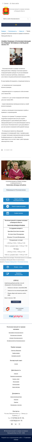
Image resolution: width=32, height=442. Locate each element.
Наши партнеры (16, 387)
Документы (16, 393)
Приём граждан (16, 347)
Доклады (16, 399)
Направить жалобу (16, 356)
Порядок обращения (16, 350)
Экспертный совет (16, 360)
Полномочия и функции (16, 335)
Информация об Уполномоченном (16, 190)
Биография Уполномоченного (16, 332)
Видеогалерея (16, 384)
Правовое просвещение (16, 376)
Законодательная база (16, 396)
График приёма (16, 353)
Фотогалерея (16, 381)
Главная (6, 3)
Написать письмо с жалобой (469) (17, 287)
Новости (21, 31)
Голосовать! (16, 301)
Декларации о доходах (16, 405)
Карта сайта (15, 3)
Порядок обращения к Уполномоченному (16, 262)
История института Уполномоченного (16, 340)
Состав (16, 364)
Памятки (16, 402)
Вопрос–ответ (16, 379)
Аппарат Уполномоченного (16, 338)
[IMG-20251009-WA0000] (16, 56)
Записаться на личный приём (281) (17, 290)
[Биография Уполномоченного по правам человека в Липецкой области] (16, 170)
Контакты (16, 411)
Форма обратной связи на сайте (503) (17, 294)
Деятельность (12, 31)
